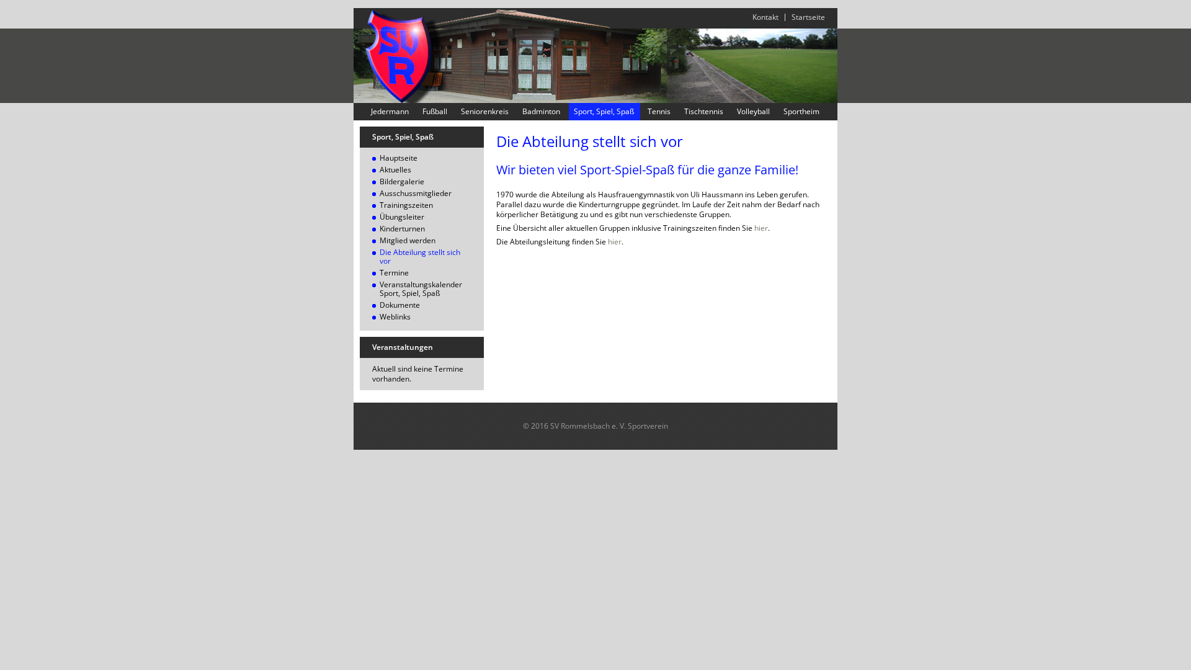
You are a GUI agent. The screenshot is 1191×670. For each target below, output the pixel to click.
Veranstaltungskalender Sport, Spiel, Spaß (421, 288)
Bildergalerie (402, 181)
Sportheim (801, 112)
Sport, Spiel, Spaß (604, 112)
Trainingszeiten (406, 205)
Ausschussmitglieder (416, 193)
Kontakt (765, 17)
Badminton (541, 112)
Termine (394, 272)
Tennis (659, 112)
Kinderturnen (402, 228)
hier (761, 228)
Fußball (434, 112)
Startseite (808, 17)
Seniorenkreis (485, 112)
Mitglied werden (407, 240)
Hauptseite (398, 158)
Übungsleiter (402, 217)
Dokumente (400, 305)
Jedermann (390, 112)
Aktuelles (395, 169)
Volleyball (753, 112)
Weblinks (395, 316)
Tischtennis (703, 112)
